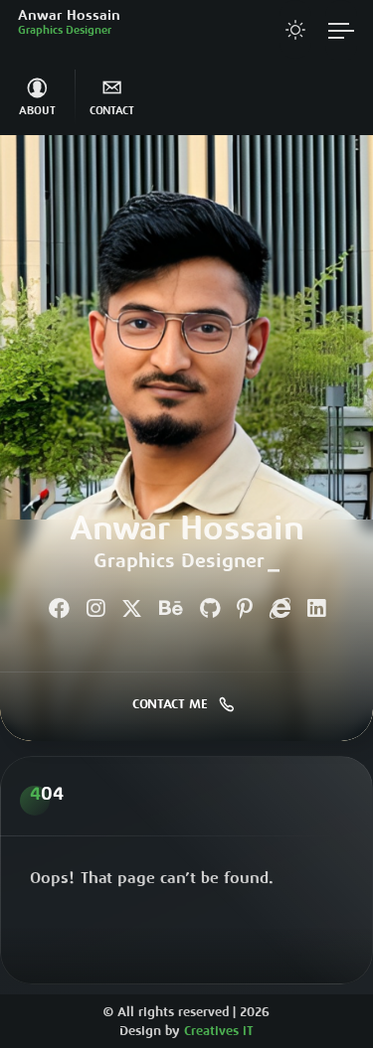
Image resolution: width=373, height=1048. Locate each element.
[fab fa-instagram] (95, 610)
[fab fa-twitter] (131, 610)
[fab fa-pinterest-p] (245, 610)
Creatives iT (219, 1032)
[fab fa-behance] (171, 610)
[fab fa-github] (210, 610)
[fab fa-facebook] (59, 610)
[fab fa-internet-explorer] (280, 610)
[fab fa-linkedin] (316, 610)
